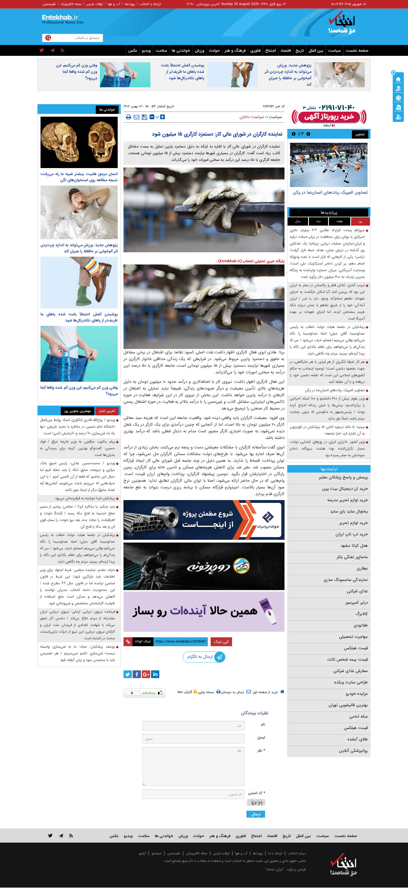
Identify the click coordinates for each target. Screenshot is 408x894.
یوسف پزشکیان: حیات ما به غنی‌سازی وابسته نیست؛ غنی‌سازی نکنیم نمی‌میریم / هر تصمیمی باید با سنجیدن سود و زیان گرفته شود (77, 653)
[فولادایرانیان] (204, 520)
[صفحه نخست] (398, 78)
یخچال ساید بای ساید (349, 511)
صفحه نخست (357, 51)
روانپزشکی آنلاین (353, 750)
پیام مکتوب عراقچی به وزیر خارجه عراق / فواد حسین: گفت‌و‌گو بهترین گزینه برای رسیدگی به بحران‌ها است (77, 448)
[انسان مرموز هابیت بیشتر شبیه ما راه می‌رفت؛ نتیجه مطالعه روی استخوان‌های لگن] (79, 142)
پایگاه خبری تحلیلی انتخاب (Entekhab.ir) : (250, 261)
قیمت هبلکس (356, 648)
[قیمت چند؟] (398, 88)
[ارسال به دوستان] (136, 117)
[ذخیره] (144, 117)
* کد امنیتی (256, 793)
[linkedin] (155, 674)
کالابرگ (362, 614)
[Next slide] (294, 134)
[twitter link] (50, 835)
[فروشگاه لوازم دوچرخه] (204, 566)
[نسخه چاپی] (128, 117)
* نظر (261, 750)
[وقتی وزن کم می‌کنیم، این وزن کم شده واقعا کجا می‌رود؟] (79, 354)
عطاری (362, 568)
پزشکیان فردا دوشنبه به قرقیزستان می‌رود (85, 498)
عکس (132, 51)
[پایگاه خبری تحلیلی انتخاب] (346, 25)
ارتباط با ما (275, 853)
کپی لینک (221, 642)
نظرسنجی (49, 4)
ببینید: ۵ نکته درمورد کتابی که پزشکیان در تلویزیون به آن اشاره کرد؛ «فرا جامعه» (327, 430)
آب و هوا (114, 4)
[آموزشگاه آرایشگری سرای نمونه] (204, 611)
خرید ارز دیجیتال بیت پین (345, 488)
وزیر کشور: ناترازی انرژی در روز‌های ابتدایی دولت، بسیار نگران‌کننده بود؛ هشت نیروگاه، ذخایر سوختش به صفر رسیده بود (327, 448)
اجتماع (270, 51)
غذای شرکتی (357, 591)
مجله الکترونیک (71, 4)
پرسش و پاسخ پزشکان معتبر (343, 477)
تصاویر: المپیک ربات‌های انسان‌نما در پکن (335, 390)
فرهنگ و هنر (235, 51)
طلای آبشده (357, 739)
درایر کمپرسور (356, 602)
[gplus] (146, 674)
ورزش (199, 51)
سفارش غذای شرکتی (350, 671)
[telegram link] (61, 835)
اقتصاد (286, 51)
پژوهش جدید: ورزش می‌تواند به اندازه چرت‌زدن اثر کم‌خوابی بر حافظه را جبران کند (288, 75)
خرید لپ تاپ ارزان (352, 534)
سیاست (334, 51)
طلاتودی (361, 625)
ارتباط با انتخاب (150, 4)
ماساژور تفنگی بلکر (352, 557)
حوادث (214, 51)
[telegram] (52, 50)
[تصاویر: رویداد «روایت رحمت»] (328, 165)
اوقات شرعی (94, 4)
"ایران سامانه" (274, 869)
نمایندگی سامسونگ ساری (346, 579)
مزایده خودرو (357, 693)
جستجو (157, 853)
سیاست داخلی (252, 117)
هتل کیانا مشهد (354, 545)
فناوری (255, 51)
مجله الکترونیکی (196, 853)
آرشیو (142, 853)
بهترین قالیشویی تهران (348, 705)
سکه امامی (358, 716)
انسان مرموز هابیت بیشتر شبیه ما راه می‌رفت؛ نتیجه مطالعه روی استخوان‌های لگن (79, 177)
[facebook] (137, 674)
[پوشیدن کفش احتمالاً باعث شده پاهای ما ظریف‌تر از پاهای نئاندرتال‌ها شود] (79, 282)
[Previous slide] (308, 134)
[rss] (62, 50)
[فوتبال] (398, 97)
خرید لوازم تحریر (353, 523)
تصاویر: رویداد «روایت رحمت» (340, 192)
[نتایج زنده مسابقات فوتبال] (398, 116)
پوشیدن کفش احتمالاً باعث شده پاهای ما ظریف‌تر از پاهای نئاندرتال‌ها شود (182, 71)
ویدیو (146, 51)
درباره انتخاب (297, 853)
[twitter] (41, 50)
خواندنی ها (181, 51)
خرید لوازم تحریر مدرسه (347, 500)
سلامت (161, 51)
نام (263, 724)
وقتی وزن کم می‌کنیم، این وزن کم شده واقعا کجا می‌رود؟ (76, 71)
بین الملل (316, 51)
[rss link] (71, 835)
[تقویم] (398, 107)
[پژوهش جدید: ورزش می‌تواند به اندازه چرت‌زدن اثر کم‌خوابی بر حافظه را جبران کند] (79, 212)
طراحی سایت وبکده (351, 682)
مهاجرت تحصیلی (353, 636)
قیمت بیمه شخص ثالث (347, 659)
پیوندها (130, 4)
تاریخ (300, 51)
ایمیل (261, 737)
